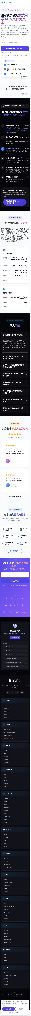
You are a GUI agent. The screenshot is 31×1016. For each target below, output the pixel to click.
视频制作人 (7, 783)
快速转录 (6, 711)
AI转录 (16, 685)
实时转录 (6, 717)
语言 (5, 903)
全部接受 (8, 1009)
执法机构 (6, 801)
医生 (5, 840)
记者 (5, 774)
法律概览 (6, 798)
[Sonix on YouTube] (22, 692)
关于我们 (6, 972)
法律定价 (6, 822)
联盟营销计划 (7, 867)
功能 (5, 705)
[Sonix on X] (12, 692)
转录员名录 (7, 918)
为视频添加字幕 (8, 735)
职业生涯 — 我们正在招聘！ (11, 975)
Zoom (5, 879)
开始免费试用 (15, 581)
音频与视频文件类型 (9, 906)
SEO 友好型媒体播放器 (9, 732)
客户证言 (6, 960)
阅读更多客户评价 (14, 496)
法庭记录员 (7, 816)
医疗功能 (6, 837)
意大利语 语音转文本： (12, 32)
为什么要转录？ (8, 939)
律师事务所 (7, 810)
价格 (5, 954)
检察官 (5, 804)
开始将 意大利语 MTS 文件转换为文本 (13, 202)
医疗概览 (6, 834)
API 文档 (6, 861)
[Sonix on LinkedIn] (17, 692)
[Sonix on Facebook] (8, 692)
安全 (15, 687)
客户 (5, 957)
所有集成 (6, 891)
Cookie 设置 (17, 1012)
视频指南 (23, 633)
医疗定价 (6, 846)
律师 (5, 813)
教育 (5, 753)
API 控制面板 (7, 864)
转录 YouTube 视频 (8, 738)
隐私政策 (11, 1012)
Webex (5, 888)
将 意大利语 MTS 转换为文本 (15, 48)
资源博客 (6, 915)
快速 (23, 685)
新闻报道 (6, 978)
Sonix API (6, 858)
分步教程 (6, 936)
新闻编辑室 (7, 756)
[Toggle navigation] (27, 3)
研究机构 (6, 759)
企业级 (5, 750)
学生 (5, 786)
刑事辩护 (6, 807)
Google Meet (7, 885)
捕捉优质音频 (7, 942)
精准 (27, 685)
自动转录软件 (7, 708)
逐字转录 (6, 714)
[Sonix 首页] (6, 2)
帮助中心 (12, 633)
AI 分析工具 (7, 729)
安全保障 (6, 984)
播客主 (5, 780)
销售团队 (6, 762)
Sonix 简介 (6, 912)
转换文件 (6, 909)
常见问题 (6, 933)
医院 (5, 843)
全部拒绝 (21, 1009)
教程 (16, 633)
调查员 (5, 819)
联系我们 (6, 981)
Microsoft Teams (8, 882)
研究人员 (6, 777)
